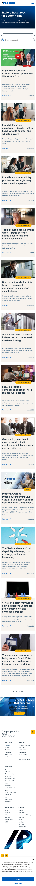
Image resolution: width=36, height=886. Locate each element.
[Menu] (33, 3)
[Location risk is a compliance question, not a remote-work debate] (18, 389)
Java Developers (10, 788)
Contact (7, 750)
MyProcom (8, 754)
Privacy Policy (18, 883)
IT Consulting (23, 754)
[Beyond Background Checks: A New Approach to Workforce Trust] (18, 74)
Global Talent (23, 752)
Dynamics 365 (9, 781)
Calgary (21, 810)
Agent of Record (24, 757)
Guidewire (8, 785)
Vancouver (22, 826)
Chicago (7, 812)
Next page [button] (25, 691)
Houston (7, 817)
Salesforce (8, 794)
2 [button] (13, 691)
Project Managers (10, 792)
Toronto (21, 824)
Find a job (8, 752)
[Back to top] (33, 732)
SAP (6, 797)
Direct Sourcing (24, 750)
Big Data (7, 771)
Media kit (8, 757)
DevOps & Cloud (10, 778)
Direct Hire (22, 747)
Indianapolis (9, 819)
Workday (7, 802)
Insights (7, 745)
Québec (21, 822)
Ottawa (21, 819)
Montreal (21, 817)
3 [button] (16, 691)
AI (5, 769)
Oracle (7, 790)
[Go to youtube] (6, 855)
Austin (7, 810)
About (7, 747)
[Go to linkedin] (2, 855)
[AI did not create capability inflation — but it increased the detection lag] (18, 337)
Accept (18, 879)
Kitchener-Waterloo (25, 815)
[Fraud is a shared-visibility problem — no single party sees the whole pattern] (18, 180)
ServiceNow (8, 799)
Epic (6, 783)
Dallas (7, 815)
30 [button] (22, 691)
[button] (33, 859)
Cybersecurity (9, 774)
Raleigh (7, 822)
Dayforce (8, 776)
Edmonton (22, 812)
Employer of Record (25, 759)
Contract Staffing (24, 745)
